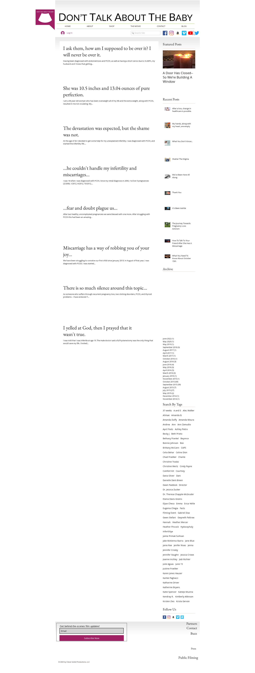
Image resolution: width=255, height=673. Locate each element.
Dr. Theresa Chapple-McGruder (178, 494)
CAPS (183, 447)
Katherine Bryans (171, 587)
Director (183, 485)
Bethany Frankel (171, 438)
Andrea (166, 424)
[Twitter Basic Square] (182, 617)
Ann (174, 424)
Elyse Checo (168, 503)
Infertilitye (168, 531)
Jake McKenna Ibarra (173, 540)
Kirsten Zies (168, 601)
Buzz (194, 633)
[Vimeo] (184, 33)
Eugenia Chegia (170, 508)
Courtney (180, 471)
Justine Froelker (170, 568)
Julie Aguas (168, 564)
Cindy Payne (186, 466)
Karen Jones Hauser (172, 573)
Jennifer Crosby (170, 550)
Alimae (166, 415)
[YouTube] (190, 33)
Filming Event (169, 512)
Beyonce (184, 438)
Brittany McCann (171, 447)
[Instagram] (171, 33)
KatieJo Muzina (185, 591)
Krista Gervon (183, 601)
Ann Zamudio (184, 424)
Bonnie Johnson (170, 443)
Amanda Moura (186, 419)
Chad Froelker (169, 457)
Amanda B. (176, 415)
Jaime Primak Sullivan (173, 536)
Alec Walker (188, 410)
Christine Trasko (171, 461)
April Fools (168, 429)
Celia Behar (168, 452)
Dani (178, 475)
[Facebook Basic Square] (164, 617)
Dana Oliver (168, 475)
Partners (191, 623)
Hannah (167, 522)
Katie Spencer (169, 591)
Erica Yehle (189, 503)
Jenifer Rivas (180, 545)
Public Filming (188, 657)
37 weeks (167, 410)
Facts (182, 508)
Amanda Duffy (170, 419)
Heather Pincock (171, 526)
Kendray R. (168, 596)
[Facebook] (165, 33)
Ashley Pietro (181, 429)
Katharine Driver (171, 582)
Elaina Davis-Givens (172, 499)
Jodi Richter (184, 559)
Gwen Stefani (169, 517)
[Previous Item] (167, 59)
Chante (181, 457)
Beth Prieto (176, 433)
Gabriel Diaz (184, 512)
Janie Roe (167, 545)
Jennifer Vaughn (171, 554)
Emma (179, 503)
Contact (192, 628)
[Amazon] (177, 33)
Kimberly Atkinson (184, 596)
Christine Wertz (170, 466)
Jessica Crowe (187, 554)
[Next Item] (190, 59)
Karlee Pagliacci (170, 578)
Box (182, 443)
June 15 (179, 564)
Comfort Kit (168, 471)
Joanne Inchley (170, 559)
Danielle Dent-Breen (173, 480)
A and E (177, 410)
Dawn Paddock (170, 485)
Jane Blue (189, 540)
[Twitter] (196, 33)
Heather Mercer (180, 522)
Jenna (190, 545)
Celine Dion (181, 452)
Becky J (166, 433)
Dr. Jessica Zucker (171, 489)
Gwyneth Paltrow (186, 517)
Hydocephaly (186, 526)
